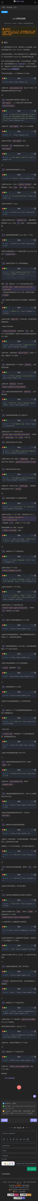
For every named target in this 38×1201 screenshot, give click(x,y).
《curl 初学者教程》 (13, 69)
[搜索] (35, 2)
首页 (3, 7)
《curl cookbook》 (20, 64)
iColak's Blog (16, 1182)
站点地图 (22, 1192)
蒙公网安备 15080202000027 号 (20, 1189)
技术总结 (9, 7)
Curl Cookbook (10, 1078)
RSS (16, 1192)
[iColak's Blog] (19, 2)
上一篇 (4, 1120)
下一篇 (33, 1120)
